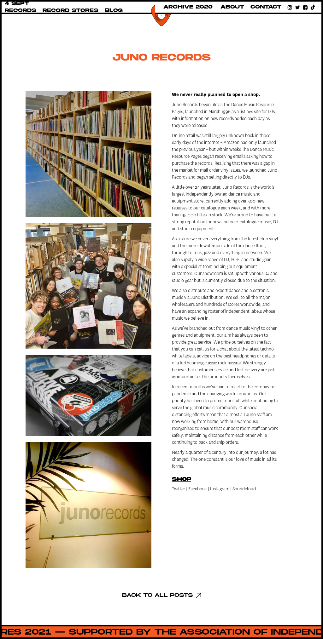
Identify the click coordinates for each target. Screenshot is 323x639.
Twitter (178, 489)
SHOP (181, 479)
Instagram (219, 489)
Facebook (197, 489)
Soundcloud (244, 489)
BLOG (114, 11)
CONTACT (265, 7)
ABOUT (232, 7)
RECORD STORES (70, 11)
